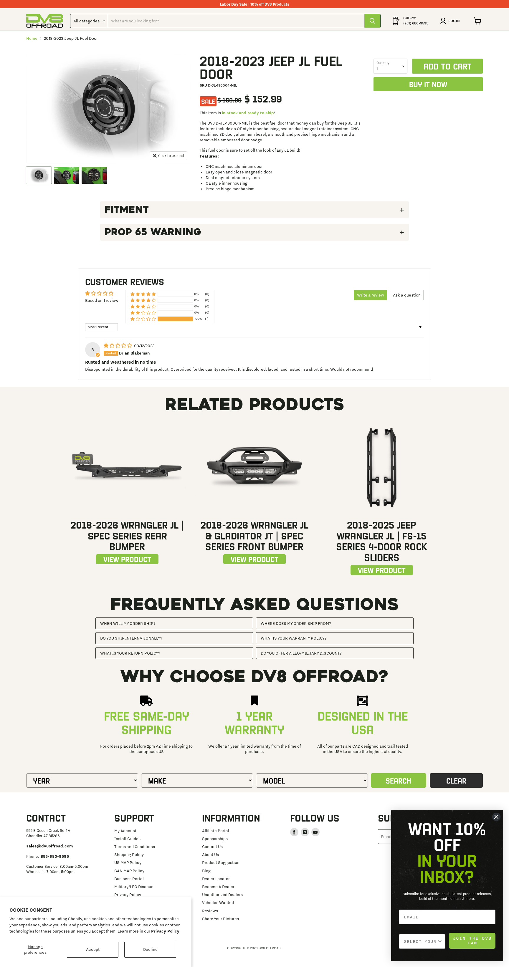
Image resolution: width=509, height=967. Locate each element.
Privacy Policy (165, 931)
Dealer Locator (216, 878)
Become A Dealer (218, 886)
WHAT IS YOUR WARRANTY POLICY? (294, 638)
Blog (206, 870)
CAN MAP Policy (129, 870)
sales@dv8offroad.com (49, 846)
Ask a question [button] (407, 295)
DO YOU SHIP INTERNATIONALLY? (131, 638)
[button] (143, 318)
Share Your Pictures (220, 918)
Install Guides (127, 838)
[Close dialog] (496, 816)
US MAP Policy (127, 862)
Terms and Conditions (134, 846)
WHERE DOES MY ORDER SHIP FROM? (296, 623)
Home (31, 38)
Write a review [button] (370, 295)
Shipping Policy (129, 854)
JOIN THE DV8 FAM (472, 940)
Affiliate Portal (215, 830)
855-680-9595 (55, 856)
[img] (118, 345)
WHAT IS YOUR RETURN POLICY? (130, 653)
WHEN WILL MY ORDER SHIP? (128, 623)
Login (454, 21)
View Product (127, 559)
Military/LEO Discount (134, 886)
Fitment (127, 210)
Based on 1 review (101, 300)
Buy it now (428, 84)
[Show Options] (440, 941)
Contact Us (212, 846)
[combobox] (420, 941)
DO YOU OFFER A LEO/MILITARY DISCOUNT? (301, 653)
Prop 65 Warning (153, 232)
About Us (210, 854)
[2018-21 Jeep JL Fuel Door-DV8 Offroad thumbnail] (39, 175)
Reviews (210, 910)
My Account (125, 830)
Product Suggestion (220, 862)
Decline (150, 949)
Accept (93, 949)
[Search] (372, 21)
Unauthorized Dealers (222, 894)
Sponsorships (215, 838)
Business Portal (129, 878)
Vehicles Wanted (218, 902)
